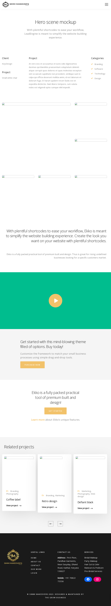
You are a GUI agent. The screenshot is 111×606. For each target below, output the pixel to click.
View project (12, 505)
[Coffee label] (19, 470)
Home (34, 558)
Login (34, 573)
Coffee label (13, 499)
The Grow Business (55, 598)
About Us (36, 562)
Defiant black (85, 502)
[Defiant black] (90, 470)
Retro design (49, 501)
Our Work (36, 569)
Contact (35, 565)
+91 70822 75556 (67, 580)
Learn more (38, 419)
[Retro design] (51, 473)
